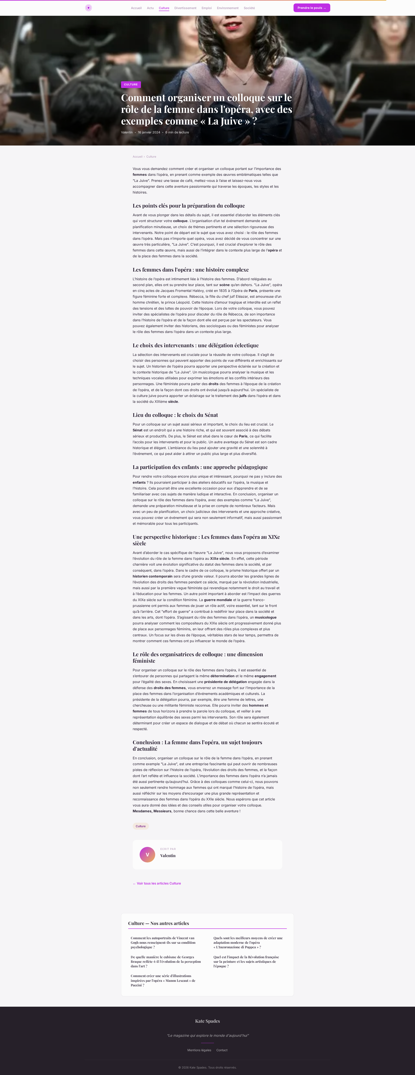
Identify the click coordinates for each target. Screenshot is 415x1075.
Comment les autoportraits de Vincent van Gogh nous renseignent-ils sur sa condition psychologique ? (163, 942)
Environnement (228, 8)
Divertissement (185, 8)
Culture (164, 8)
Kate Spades (207, 1021)
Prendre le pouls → (312, 8)
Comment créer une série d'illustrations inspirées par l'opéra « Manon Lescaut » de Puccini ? (163, 980)
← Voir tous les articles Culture (157, 883)
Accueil (136, 8)
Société (249, 8)
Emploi (207, 8)
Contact (222, 1050)
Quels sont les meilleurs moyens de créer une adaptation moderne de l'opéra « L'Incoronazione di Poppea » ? (248, 942)
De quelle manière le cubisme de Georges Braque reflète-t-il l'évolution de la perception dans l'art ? (166, 961)
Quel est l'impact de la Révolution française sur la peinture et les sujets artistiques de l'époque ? (246, 961)
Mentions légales (199, 1050)
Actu (150, 8)
